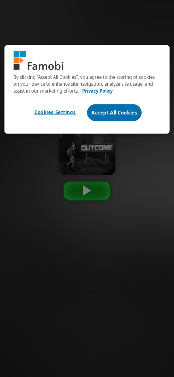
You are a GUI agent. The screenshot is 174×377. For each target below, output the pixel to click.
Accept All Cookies (114, 113)
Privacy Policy (97, 90)
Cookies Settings (55, 112)
